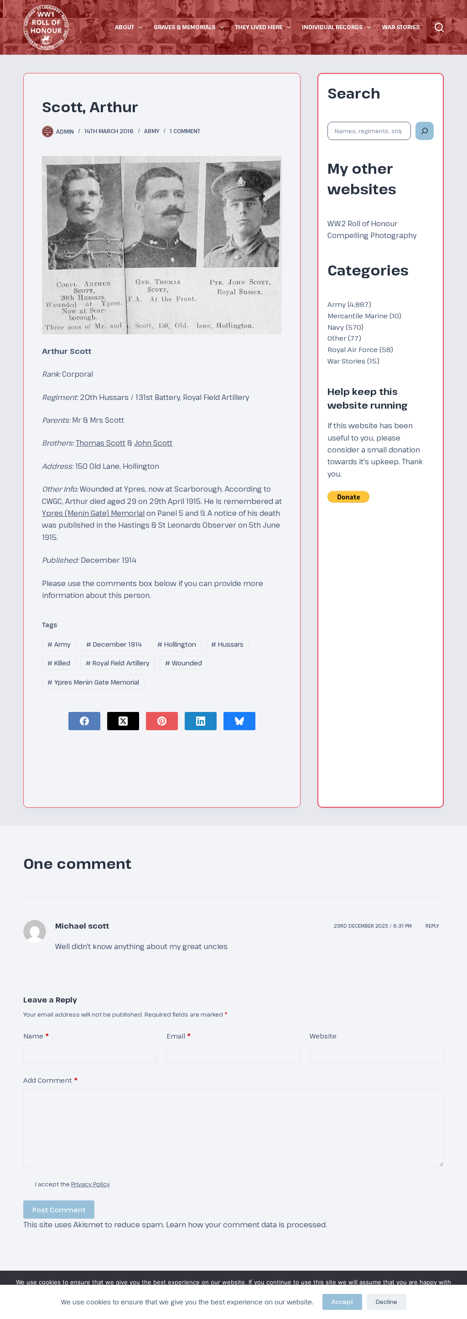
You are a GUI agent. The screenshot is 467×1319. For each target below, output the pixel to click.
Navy (335, 327)
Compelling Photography (371, 235)
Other (336, 338)
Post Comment (58, 1209)
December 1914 (114, 644)
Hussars (227, 644)
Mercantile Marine (357, 315)
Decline (386, 1302)
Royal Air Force (352, 349)
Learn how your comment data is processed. (246, 1225)
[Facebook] (84, 721)
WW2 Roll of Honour (362, 223)
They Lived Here (258, 27)
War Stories (401, 27)
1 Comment (185, 131)
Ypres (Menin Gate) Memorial (93, 513)
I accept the (72, 1184)
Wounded (183, 663)
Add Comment (50, 1080)
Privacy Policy (90, 1184)
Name (36, 1035)
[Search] (439, 27)
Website (323, 1035)
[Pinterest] (162, 721)
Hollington (176, 644)
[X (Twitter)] (123, 721)
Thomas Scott (100, 443)
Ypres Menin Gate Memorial (93, 682)
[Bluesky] (239, 721)
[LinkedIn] (201, 721)
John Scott (153, 443)
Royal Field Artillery (118, 663)
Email (178, 1035)
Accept (342, 1302)
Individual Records (332, 27)
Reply (432, 925)
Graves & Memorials (184, 27)
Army (151, 131)
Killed (58, 663)
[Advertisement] (380, 661)
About (124, 27)
